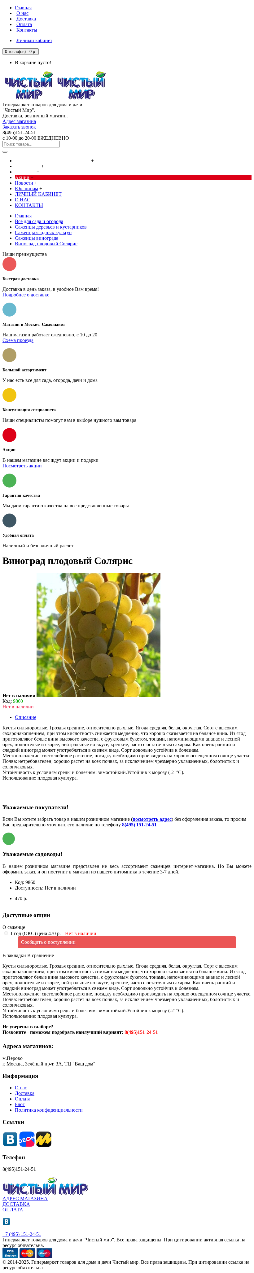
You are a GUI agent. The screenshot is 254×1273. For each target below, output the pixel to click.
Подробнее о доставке (25, 294)
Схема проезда (17, 340)
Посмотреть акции (22, 465)
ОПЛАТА (12, 1209)
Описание (25, 717)
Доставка (24, 1093)
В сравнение (40, 955)
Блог (20, 1104)
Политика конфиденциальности (49, 1110)
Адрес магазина (19, 121)
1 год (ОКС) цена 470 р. (52, 933)
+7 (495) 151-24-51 (21, 1234)
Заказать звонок (19, 126)
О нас (21, 1087)
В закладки (14, 955)
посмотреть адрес (152, 819)
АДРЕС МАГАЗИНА (25, 1198)
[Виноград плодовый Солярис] (98, 695)
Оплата (22, 1098)
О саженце (13, 927)
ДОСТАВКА (16, 1204)
